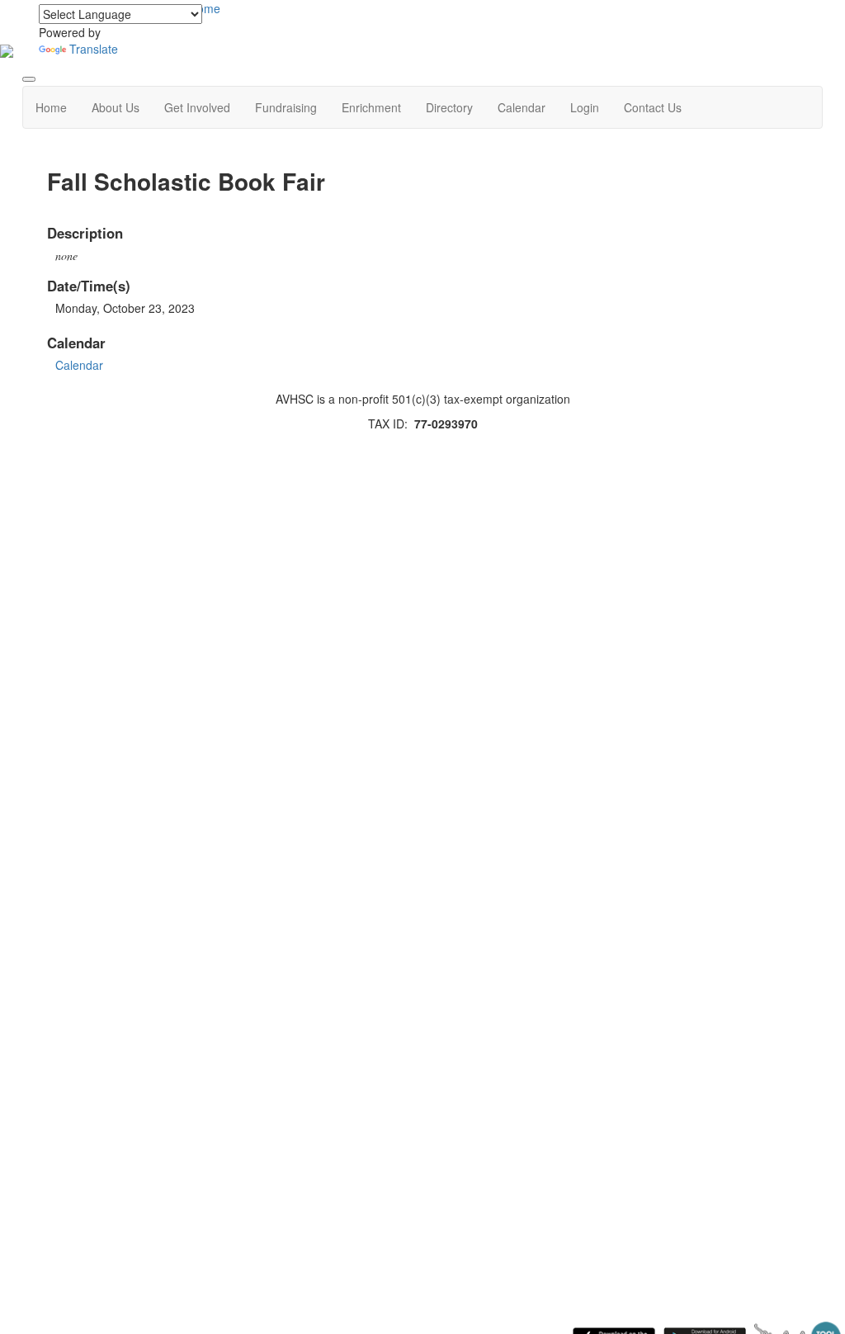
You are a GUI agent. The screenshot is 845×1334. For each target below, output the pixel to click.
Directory (449, 107)
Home (51, 107)
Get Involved (197, 107)
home (205, 8)
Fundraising (286, 107)
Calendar (521, 107)
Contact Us (653, 107)
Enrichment (371, 107)
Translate (93, 48)
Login (584, 107)
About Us (115, 107)
